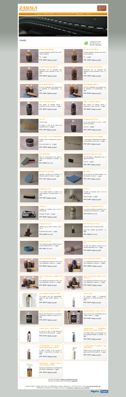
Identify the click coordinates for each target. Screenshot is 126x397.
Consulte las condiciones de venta (68, 379)
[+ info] (44, 57)
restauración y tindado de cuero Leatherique (78, 388)
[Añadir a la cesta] (52, 60)
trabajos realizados (49, 14)
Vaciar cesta (98, 44)
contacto (87, 14)
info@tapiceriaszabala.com (93, 386)
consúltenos (74, 381)
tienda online (79, 14)
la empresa (38, 14)
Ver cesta (92, 44)
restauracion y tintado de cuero (65, 14)
